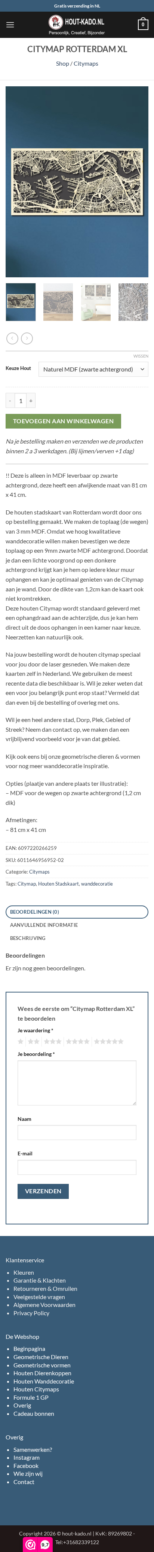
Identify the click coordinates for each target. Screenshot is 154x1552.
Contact (23, 1481)
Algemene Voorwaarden (44, 1304)
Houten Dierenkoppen (42, 1372)
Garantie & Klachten (39, 1280)
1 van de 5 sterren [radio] (20, 1042)
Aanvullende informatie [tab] (44, 925)
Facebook (25, 1465)
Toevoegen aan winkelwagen (63, 421)
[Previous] (18, 182)
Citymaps (86, 63)
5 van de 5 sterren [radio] (108, 1042)
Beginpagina (29, 1348)
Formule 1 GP (31, 1397)
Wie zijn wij (28, 1473)
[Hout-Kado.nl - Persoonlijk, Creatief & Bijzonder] (77, 25)
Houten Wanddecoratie (43, 1381)
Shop (62, 63)
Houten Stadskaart (58, 884)
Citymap (27, 884)
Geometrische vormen (42, 1365)
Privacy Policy (31, 1312)
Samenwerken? (32, 1449)
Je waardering (35, 1030)
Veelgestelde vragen (39, 1296)
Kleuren (23, 1272)
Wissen (140, 355)
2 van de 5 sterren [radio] (32, 1042)
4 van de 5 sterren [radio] (77, 1042)
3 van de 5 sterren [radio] (51, 1042)
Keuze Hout (18, 368)
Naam (24, 1119)
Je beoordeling (36, 1054)
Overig (22, 1405)
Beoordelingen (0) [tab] (34, 912)
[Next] (136, 182)
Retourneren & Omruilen (45, 1288)
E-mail (25, 1153)
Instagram (26, 1457)
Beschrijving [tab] (28, 938)
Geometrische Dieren (40, 1356)
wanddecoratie (97, 884)
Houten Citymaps (36, 1389)
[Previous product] (27, 338)
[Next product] (12, 338)
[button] (10, 24)
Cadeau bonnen (33, 1413)
